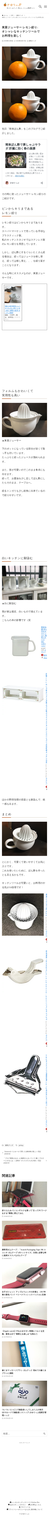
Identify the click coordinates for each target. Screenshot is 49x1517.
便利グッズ (32, 41)
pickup (21, 1145)
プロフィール (25, 1507)
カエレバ (43, 650)
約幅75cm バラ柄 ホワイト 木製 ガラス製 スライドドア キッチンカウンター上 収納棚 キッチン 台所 (46, 718)
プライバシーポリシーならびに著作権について (25, 1509)
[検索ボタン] (40, 6)
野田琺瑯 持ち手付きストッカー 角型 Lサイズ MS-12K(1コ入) (44, 636)
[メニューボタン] (45, 6)
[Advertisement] (24, 357)
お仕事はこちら (35, 1505)
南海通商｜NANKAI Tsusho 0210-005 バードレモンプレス (46, 985)
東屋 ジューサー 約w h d (46, 904)
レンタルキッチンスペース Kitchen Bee (25, 1502)
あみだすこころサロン (18, 1505)
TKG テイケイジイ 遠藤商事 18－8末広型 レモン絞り (46, 1080)
